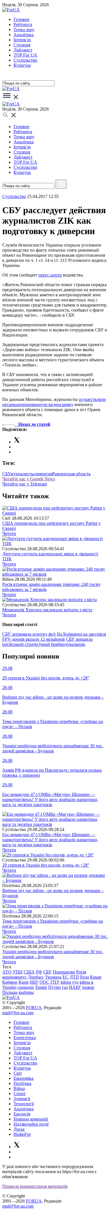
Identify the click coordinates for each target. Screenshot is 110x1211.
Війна (19, 1088)
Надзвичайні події (31, 1124)
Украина (53, 977)
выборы (26, 992)
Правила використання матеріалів (35, 1186)
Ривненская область (71, 473)
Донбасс (36, 977)
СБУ (6, 473)
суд (75, 982)
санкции (25, 987)
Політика (22, 1083)
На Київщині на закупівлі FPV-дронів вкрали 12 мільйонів (54, 637)
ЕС (66, 977)
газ (65, 987)
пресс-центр (50, 275)
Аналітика (24, 34)
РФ (39, 972)
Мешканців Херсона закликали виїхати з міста (47, 609)
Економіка (24, 1078)
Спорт (20, 1093)
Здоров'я (22, 1098)
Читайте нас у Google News (28, 478)
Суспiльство (25, 60)
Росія (81, 972)
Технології (24, 1103)
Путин (54, 987)
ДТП (74, 977)
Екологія (22, 1113)
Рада (84, 977)
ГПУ (55, 982)
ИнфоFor (22, 1134)
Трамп (41, 987)
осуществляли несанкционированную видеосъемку (54, 402)
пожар (88, 987)
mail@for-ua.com (18, 1012)
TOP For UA (25, 55)
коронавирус (14, 977)
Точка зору (24, 29)
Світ (18, 1073)
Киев (23, 982)
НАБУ (75, 987)
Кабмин (9, 982)
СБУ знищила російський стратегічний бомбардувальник (47, 642)
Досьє (19, 1129)
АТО (7, 972)
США (29, 972)
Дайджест (23, 50)
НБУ (34, 982)
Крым (95, 977)
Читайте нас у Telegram (24, 484)
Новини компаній (31, 1119)
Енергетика (25, 1037)
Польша (9, 992)
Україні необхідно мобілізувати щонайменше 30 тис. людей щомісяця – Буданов (52, 954)
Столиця (22, 44)
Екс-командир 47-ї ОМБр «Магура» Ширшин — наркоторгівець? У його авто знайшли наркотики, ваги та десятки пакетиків (50, 839)
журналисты (22, 473)
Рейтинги (23, 24)
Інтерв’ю (22, 39)
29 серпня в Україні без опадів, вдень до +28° (45, 865)
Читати (9, 533)
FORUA (34, 1007)
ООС (44, 982)
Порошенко (64, 972)
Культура (22, 65)
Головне (21, 19)
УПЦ (18, 972)
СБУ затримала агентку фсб (29, 634)
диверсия (43, 473)
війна (66, 982)
